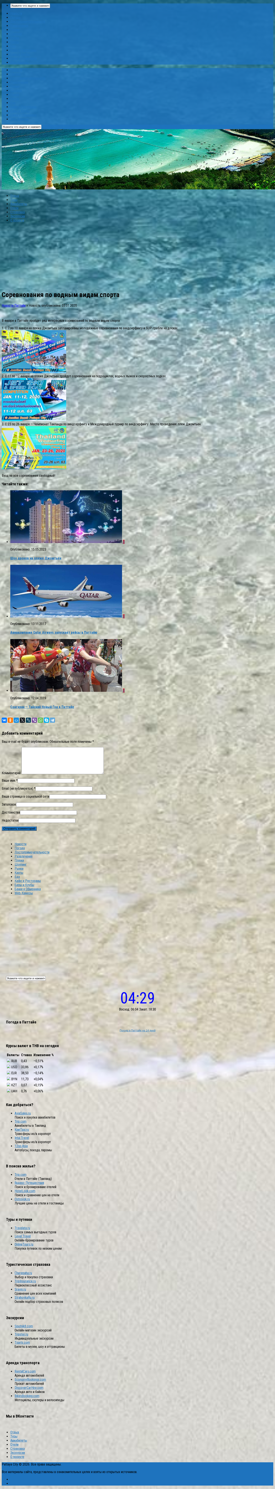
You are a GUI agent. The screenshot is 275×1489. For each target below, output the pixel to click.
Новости (16, 13)
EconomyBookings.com (30, 1380)
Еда (12, 46)
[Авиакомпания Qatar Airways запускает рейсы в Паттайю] (66, 616)
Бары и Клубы (20, 54)
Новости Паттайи (14, 305)
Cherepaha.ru (23, 1273)
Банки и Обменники (23, 58)
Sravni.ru (20, 1289)
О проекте (17, 220)
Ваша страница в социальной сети (25, 796)
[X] (22, 720)
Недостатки (10, 820)
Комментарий (11, 773)
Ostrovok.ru (22, 1199)
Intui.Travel (22, 1138)
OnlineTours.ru (24, 1244)
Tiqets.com (22, 1342)
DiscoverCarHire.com (29, 1388)
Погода (15, 17)
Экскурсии (17, 216)
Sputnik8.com (24, 1326)
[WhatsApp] (40, 720)
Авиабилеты (18, 204)
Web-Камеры (19, 62)
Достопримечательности (27, 22)
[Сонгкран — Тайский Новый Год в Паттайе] (66, 691)
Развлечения (19, 26)
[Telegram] (52, 720)
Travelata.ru (22, 1228)
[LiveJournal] (28, 720)
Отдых (14, 196)
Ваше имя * (10, 781)
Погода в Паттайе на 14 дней (138, 1030)
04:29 (137, 998)
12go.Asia (21, 1146)
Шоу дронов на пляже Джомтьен (35, 558)
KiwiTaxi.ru (22, 1130)
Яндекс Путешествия (29, 1183)
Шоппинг (16, 34)
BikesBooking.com (27, 1396)
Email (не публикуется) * (18, 788)
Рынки (14, 38)
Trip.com (20, 1121)
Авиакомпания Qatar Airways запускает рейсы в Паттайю (53, 632)
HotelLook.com (25, 1191)
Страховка (17, 212)
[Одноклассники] (10, 720)
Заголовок (9, 804)
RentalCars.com (25, 1371)
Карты (14, 42)
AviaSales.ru (23, 1113)
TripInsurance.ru (25, 1281)
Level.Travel (23, 1236)
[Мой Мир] (16, 720)
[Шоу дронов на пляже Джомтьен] (66, 542)
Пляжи (15, 30)
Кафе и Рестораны (23, 50)
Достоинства (11, 812)
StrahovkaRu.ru (25, 1298)
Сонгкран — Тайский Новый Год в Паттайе (42, 707)
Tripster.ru (21, 1334)
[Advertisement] (137, 256)
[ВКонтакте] (4, 720)
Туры (13, 200)
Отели (14, 208)
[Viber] (34, 720)
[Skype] (46, 720)
